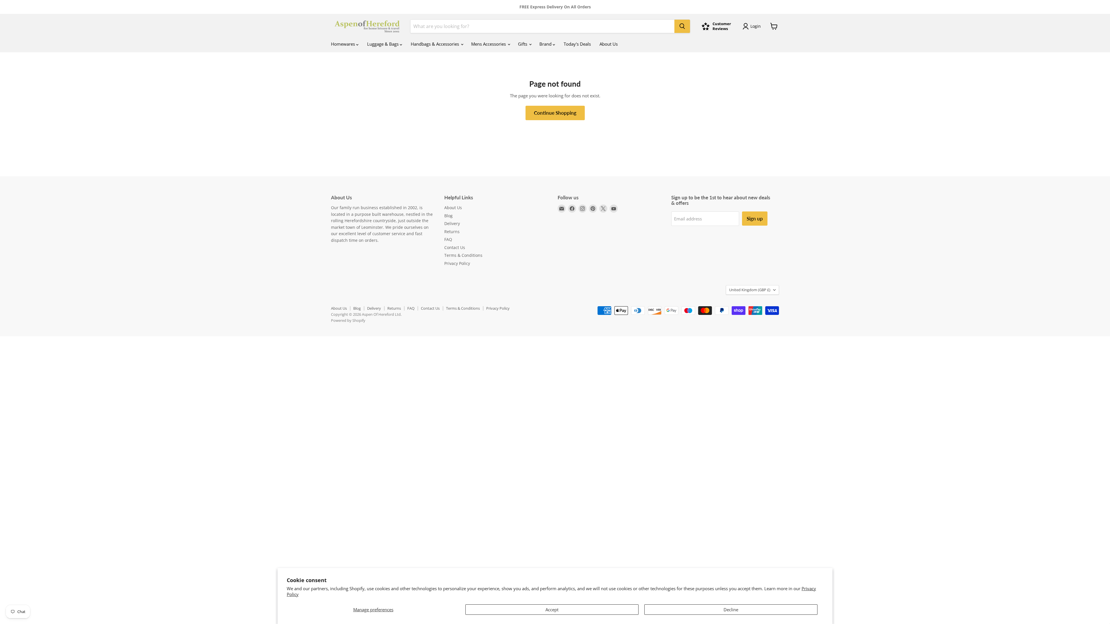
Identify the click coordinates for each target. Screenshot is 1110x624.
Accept (551, 609)
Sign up (755, 219)
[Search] (682, 26)
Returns (452, 231)
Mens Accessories (489, 44)
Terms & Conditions (463, 255)
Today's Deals (577, 44)
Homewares (343, 44)
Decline (731, 609)
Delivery (452, 223)
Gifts (523, 44)
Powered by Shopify (348, 320)
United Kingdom (749, 289)
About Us (609, 44)
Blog (448, 215)
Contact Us (454, 247)
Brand (546, 44)
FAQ (448, 239)
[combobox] (542, 26)
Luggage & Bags (383, 44)
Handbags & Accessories (435, 44)
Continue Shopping (555, 113)
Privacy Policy (457, 263)
